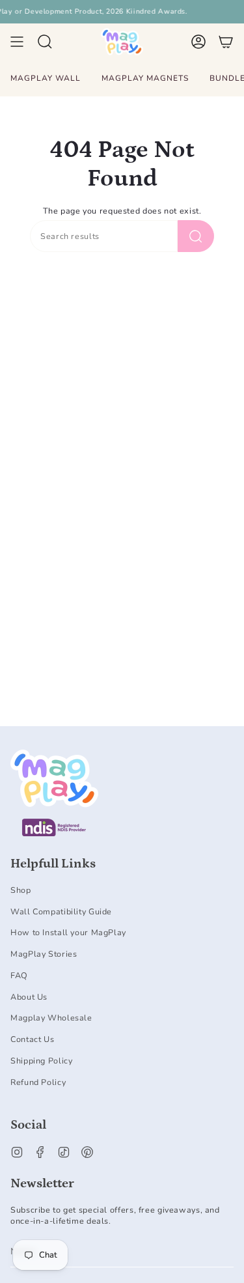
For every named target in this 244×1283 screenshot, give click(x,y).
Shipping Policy (41, 1060)
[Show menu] (17, 42)
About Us (28, 996)
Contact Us (32, 1039)
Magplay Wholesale (51, 1017)
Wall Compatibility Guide (61, 911)
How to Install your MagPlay (68, 932)
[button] (45, 42)
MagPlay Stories (43, 953)
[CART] (225, 42)
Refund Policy (38, 1082)
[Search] (196, 236)
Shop (20, 889)
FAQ (19, 975)
